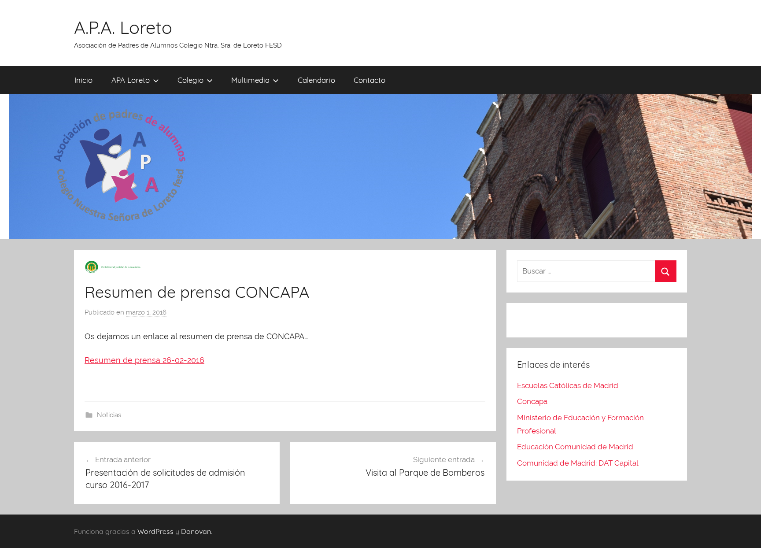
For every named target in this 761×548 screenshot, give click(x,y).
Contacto (369, 80)
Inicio (83, 80)
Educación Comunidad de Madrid (575, 446)
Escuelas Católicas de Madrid (567, 385)
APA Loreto (130, 80)
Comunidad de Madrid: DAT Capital (578, 463)
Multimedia (250, 80)
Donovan (196, 531)
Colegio (190, 80)
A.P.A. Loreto (123, 27)
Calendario (316, 80)
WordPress (155, 531)
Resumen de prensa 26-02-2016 (144, 360)
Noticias (109, 415)
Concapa (532, 401)
